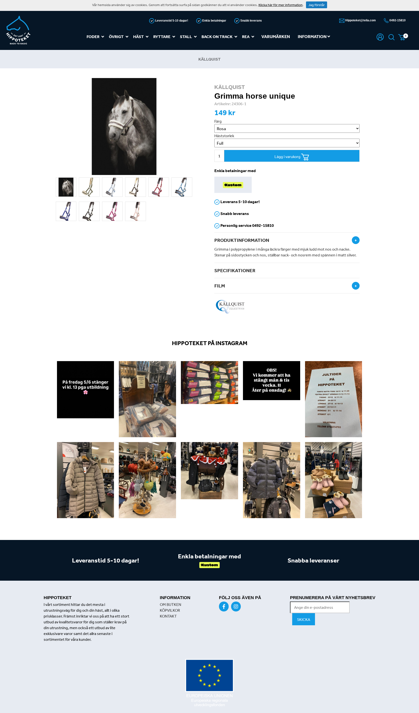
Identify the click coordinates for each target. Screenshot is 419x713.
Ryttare (161, 36)
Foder (93, 36)
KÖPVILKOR (170, 610)
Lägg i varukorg (287, 156)
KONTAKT (168, 616)
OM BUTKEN (170, 604)
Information (312, 36)
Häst (138, 36)
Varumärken (275, 36)
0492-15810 (397, 20)
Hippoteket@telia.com (360, 20)
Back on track (217, 36)
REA (246, 36)
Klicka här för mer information (280, 5)
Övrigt (116, 36)
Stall (186, 36)
